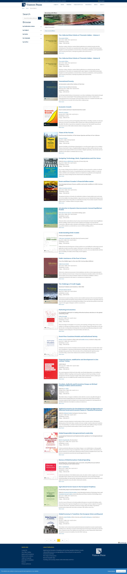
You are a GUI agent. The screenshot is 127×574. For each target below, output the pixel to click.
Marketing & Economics (67, 310)
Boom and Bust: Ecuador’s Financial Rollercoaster (76, 181)
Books (62, 4)
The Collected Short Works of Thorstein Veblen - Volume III (79, 58)
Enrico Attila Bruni (68, 161)
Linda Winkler (67, 517)
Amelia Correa (84, 339)
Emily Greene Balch (64, 264)
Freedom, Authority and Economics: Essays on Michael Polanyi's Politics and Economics (78, 384)
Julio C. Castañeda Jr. (64, 466)
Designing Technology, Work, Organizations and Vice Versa (80, 158)
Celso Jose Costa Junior (64, 238)
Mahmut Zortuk (68, 413)
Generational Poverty (66, 81)
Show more (61, 53)
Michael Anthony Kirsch (65, 289)
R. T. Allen (66, 388)
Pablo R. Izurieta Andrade (65, 188)
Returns (24, 562)
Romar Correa (62, 339)
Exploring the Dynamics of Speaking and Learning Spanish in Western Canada (63, 550)
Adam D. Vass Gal (63, 87)
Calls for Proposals (26, 558)
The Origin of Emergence (49, 555)
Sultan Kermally (63, 316)
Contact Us (24, 550)
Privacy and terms (26, 564)
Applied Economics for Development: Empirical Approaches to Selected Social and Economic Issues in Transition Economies (81, 409)
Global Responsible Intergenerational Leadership (76, 433)
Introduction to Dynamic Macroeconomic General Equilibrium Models (80, 208)
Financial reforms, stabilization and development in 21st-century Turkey (78, 360)
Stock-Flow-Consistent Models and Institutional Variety (78, 336)
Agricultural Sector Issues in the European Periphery (77, 487)
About (101, 4)
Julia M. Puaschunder (64, 440)
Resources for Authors (27, 556)
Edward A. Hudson (63, 112)
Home (23, 8)
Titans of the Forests (66, 132)
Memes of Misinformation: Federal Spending (74, 460)
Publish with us (78, 4)
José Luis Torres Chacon (65, 212)
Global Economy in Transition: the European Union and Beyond (81, 514)
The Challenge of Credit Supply (70, 284)
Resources (88, 4)
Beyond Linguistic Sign (49, 557)
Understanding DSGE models (69, 233)
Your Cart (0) (101, 1)
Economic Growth (65, 107)
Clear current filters (50, 31)
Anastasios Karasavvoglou (65, 494)
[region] (63, 571)
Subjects (56, 4)
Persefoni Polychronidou (70, 492)
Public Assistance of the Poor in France (72, 258)
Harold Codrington (87, 517)
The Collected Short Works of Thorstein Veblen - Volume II (79, 35)
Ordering (69, 4)
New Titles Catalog (26, 552)
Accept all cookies (121, 571)
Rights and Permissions (28, 554)
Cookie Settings (111, 571)
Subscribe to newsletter (28, 560)
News (95, 4)
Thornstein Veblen (63, 38)
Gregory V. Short (63, 138)
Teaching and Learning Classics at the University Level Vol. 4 (58, 559)
